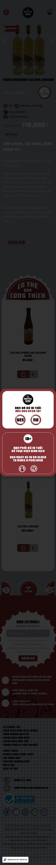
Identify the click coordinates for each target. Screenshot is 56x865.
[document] (28, 432)
